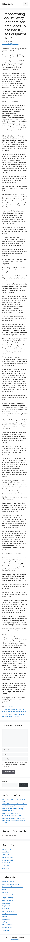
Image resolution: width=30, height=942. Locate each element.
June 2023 (5, 868)
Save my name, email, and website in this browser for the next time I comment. (15, 765)
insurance (5, 908)
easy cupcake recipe (9, 900)
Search (4, 782)
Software (5, 922)
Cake (4, 889)
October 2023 (6, 863)
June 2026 (5, 852)
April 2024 (5, 854)
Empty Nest (6, 906)
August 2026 (6, 849)
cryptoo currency (7, 897)
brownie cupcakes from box (11, 884)
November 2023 (7, 860)
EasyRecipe (6, 903)
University (5, 930)
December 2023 (7, 857)
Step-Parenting (9, 707)
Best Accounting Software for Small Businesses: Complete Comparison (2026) (13, 820)
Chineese (5, 892)
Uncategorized (7, 927)
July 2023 (5, 865)
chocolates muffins (8, 895)
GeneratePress (15, 939)
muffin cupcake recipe (9, 914)
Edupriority (7, 4)
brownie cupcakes (8, 881)
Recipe (4, 916)
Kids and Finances (8, 911)
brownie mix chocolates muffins (12, 887)
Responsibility (6, 919)
